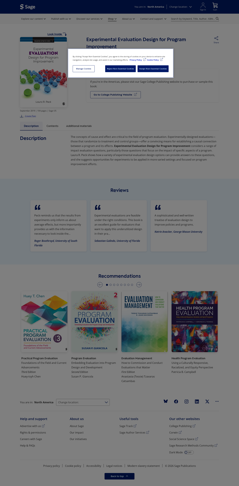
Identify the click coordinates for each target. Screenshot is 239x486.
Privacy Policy (136, 60)
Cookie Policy (153, 60)
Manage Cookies (83, 68)
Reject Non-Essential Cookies (120, 68)
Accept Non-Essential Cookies (153, 68)
